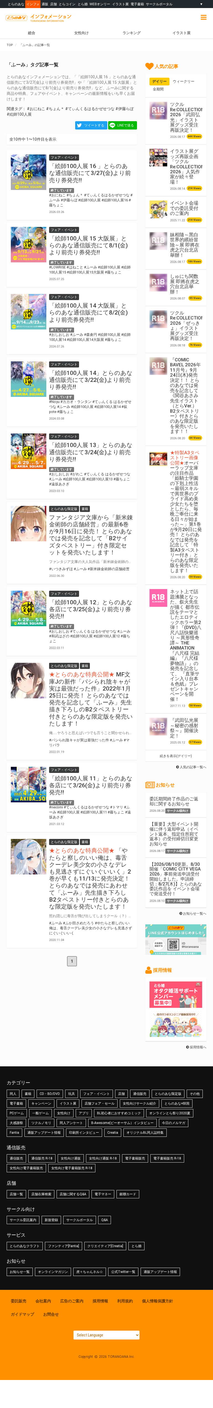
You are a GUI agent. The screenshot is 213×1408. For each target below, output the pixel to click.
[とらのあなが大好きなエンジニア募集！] (175, 1034)
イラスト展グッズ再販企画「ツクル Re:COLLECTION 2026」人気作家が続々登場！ (187, 166)
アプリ (84, 1113)
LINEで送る (125, 125)
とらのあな (16, 4)
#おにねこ (36, 108)
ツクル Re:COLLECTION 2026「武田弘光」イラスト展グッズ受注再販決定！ (187, 117)
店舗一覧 (16, 1194)
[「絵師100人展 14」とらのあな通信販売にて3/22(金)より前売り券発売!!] (28, 379)
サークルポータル (159, 4)
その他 (195, 1094)
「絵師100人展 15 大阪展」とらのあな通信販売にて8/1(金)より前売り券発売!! (88, 245)
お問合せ (51, 1314)
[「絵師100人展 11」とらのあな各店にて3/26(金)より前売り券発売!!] (28, 784)
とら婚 (83, 4)
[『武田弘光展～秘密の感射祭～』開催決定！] (158, 726)
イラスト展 (120, 4)
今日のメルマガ (173, 1123)
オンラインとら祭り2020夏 (169, 1113)
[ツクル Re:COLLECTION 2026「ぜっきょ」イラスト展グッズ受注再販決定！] (158, 319)
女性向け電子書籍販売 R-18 (71, 1168)
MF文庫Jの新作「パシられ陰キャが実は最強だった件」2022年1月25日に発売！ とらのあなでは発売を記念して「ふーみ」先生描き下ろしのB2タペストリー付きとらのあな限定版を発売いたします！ (91, 699)
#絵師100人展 (19, 114)
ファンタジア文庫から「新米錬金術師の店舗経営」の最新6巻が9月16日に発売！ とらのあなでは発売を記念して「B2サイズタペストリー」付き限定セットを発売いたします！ (91, 535)
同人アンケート (71, 1123)
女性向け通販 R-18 (103, 1158)
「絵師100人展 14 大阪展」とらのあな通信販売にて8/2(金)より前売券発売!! (88, 312)
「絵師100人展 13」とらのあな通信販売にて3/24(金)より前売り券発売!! (91, 452)
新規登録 (51, 1220)
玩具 (71, 1094)
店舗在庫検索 (41, 1194)
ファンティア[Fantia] (63, 1246)
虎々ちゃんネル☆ (89, 1272)
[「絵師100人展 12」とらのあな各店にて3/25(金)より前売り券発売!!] (28, 608)
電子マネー (103, 1194)
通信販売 (139, 1094)
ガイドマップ (22, 1314)
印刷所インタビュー (84, 1133)
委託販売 (18, 1301)
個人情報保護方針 (157, 1301)
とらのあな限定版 (168, 1094)
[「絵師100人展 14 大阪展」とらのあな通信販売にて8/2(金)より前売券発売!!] (28, 311)
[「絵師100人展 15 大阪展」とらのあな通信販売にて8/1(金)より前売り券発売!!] (28, 244)
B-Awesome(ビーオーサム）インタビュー (122, 1123)
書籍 (28, 1094)
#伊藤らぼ (124, 108)
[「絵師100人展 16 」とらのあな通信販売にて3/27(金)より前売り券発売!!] (28, 172)
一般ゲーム (40, 1113)
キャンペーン (41, 1103)
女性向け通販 (71, 1158)
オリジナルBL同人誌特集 (145, 1133)
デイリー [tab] (159, 81)
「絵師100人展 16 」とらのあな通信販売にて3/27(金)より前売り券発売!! (90, 173)
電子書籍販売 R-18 (167, 1158)
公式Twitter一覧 (123, 1272)
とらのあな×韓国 (176, 1103)
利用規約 (125, 1301)
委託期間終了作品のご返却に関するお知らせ (173, 801)
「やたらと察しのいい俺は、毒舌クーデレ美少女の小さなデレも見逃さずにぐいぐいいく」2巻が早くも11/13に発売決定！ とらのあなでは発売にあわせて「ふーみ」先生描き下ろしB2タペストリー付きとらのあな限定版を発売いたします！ (90, 878)
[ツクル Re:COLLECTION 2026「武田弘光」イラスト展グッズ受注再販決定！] (158, 111)
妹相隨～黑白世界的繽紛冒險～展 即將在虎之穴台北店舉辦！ (184, 245)
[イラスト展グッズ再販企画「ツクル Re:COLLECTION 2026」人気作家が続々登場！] (158, 157)
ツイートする (94, 125)
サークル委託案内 (23, 1220)
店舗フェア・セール (100, 1103)
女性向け (81, 33)
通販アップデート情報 (44, 1133)
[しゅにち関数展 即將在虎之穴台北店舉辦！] (158, 282)
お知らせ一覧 (20, 1272)
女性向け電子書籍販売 (26, 1168)
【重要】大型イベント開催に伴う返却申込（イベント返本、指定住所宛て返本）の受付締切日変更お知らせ (173, 833)
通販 (45, 4)
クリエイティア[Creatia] (105, 1246)
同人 (13, 1094)
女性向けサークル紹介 (139, 1103)
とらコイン (67, 4)
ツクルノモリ (41, 1123)
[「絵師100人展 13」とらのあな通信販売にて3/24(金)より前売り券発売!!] (28, 451)
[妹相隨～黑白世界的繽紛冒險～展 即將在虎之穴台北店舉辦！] (158, 241)
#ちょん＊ (55, 108)
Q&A (104, 1220)
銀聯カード (128, 1194)
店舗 (53, 4)
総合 (31, 33)
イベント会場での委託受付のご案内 (184, 208)
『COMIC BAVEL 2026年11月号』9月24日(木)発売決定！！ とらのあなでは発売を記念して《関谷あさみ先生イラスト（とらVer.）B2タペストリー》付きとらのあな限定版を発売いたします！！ (185, 395)
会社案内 (43, 1301)
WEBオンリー (100, 4)
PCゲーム (17, 1113)
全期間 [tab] (158, 89)
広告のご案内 (71, 1301)
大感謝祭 (16, 1123)
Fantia (14, 1133)
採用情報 (100, 1301)
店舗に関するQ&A (73, 1194)
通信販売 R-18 (41, 1158)
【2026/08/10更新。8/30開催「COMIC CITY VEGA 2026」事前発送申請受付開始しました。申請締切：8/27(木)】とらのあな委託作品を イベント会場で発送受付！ (175, 879)
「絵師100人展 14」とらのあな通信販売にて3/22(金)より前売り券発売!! (91, 380)
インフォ (33, 4)
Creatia (112, 1133)
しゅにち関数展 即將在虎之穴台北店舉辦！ (184, 283)
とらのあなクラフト (25, 1246)
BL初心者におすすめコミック (119, 1113)
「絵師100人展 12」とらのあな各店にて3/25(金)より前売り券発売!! (91, 609)
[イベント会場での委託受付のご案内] (158, 209)
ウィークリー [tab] (183, 81)
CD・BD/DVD (50, 1094)
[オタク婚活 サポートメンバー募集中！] (175, 1005)
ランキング (132, 33)
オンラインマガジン (53, 1272)
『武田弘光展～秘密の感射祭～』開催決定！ (184, 727)
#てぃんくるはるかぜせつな (90, 108)
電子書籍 (137, 4)
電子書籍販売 (135, 1158)
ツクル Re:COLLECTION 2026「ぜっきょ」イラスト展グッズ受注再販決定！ (187, 325)
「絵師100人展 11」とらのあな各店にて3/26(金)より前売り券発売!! (91, 785)
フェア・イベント (96, 1094)
